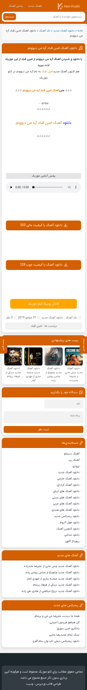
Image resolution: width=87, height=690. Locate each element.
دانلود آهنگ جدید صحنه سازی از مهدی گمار (53, 579)
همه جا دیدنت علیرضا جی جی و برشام (57, 616)
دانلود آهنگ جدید (64, 31)
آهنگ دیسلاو (72, 454)
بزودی (76, 466)
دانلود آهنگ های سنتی (66, 498)
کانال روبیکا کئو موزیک (43, 304)
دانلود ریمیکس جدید (67, 516)
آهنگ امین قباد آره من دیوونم (41, 90)
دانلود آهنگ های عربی (66, 504)
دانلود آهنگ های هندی (66, 510)
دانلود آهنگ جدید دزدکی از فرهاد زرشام (56, 585)
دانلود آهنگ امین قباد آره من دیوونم (52, 48)
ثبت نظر (43, 429)
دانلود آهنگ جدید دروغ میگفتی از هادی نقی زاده (51, 591)
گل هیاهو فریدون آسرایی (65, 622)
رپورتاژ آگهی (72, 541)
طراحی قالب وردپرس (48, 684)
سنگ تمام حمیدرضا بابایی (64, 635)
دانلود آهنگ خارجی (68, 479)
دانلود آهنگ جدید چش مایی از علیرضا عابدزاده (52, 566)
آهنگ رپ (74, 460)
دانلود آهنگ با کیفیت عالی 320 (41, 225)
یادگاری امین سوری (68, 629)
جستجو (9, 16)
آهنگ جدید (35, 6)
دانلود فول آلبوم (70, 523)
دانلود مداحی (72, 535)
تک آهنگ (44, 31)
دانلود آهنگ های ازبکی (66, 491)
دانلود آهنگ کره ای (68, 485)
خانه (80, 31)
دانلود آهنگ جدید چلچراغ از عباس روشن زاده (52, 572)
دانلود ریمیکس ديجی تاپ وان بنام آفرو (56, 641)
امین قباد (47, 72)
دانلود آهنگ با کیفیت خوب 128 (41, 265)
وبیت (29, 684)
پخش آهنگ (16, 6)
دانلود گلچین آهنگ (68, 529)
